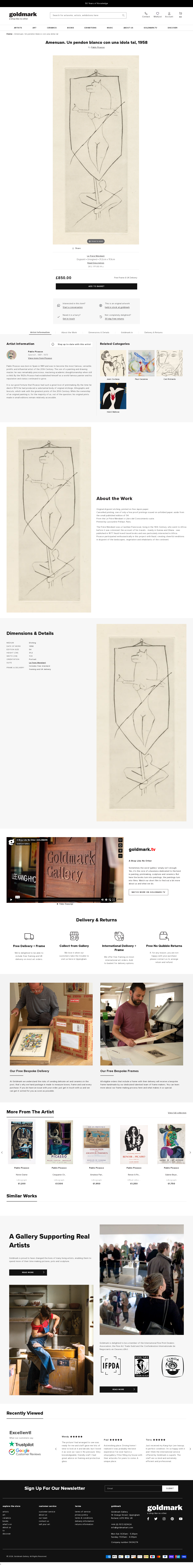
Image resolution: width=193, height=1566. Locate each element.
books (5, 1521)
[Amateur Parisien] (96, 1144)
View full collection (177, 1113)
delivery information (84, 1521)
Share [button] (78, 248)
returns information (84, 1524)
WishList (158, 17)
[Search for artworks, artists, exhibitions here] (123, 15)
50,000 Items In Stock (96, 3)
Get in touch (69, 319)
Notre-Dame (21, 1175)
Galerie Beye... (171, 1175)
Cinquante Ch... (59, 1175)
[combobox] (88, 15)
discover (7, 1534)
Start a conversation (73, 307)
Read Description (95, 263)
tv (3, 1531)
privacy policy (81, 1515)
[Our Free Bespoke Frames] (141, 1024)
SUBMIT (170, 1489)
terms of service (83, 1512)
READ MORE (28, 1272)
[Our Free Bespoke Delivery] (51, 1024)
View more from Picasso (40, 358)
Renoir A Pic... (134, 1175)
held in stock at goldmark (117, 307)
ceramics (7, 1518)
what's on (7, 1524)
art (4, 1515)
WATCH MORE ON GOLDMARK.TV (148, 892)
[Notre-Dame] (22, 1141)
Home (9, 34)
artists (6, 1512)
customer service (47, 1512)
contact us (44, 1521)
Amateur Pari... (96, 1175)
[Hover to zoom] (96, 150)
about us (7, 1527)
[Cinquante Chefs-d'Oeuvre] (59, 1142)
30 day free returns (114, 319)
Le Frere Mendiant (96, 256)
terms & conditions (84, 1518)
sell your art (44, 1524)
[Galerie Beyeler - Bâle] (171, 1144)
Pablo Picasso (98, 47)
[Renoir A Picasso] (134, 1144)
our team (43, 1518)
